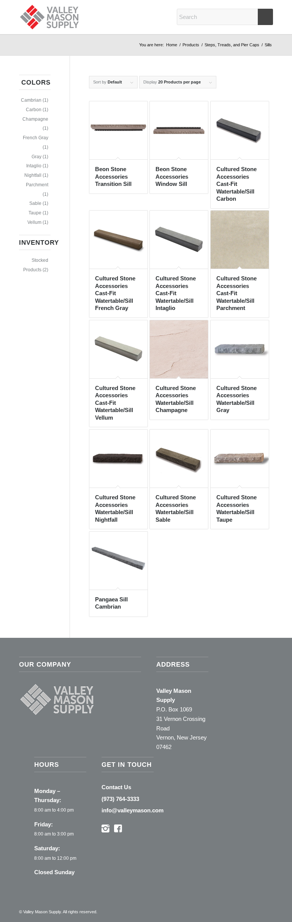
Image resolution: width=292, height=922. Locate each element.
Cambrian (31, 100)
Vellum (34, 222)
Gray (36, 156)
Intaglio (33, 165)
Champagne (35, 119)
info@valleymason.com (132, 810)
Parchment (37, 184)
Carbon (33, 109)
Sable (35, 203)
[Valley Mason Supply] (49, 17)
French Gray (35, 137)
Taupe (35, 213)
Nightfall (32, 175)
